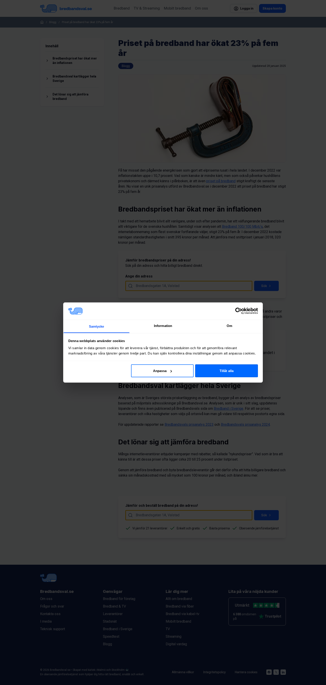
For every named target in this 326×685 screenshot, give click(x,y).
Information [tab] (163, 325)
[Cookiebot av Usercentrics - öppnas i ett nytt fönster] (238, 311)
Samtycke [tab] (96, 326)
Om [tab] (229, 325)
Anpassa (160, 371)
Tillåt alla (227, 371)
